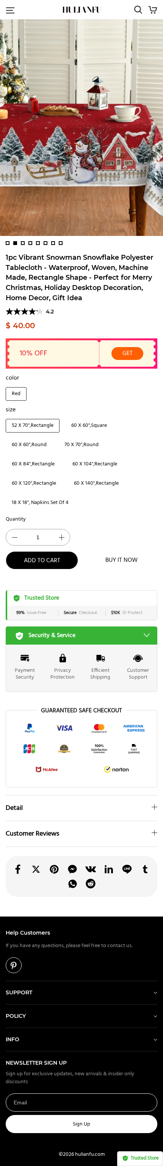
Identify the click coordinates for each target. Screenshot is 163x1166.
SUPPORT (19, 992)
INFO (12, 1039)
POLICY (16, 1015)
